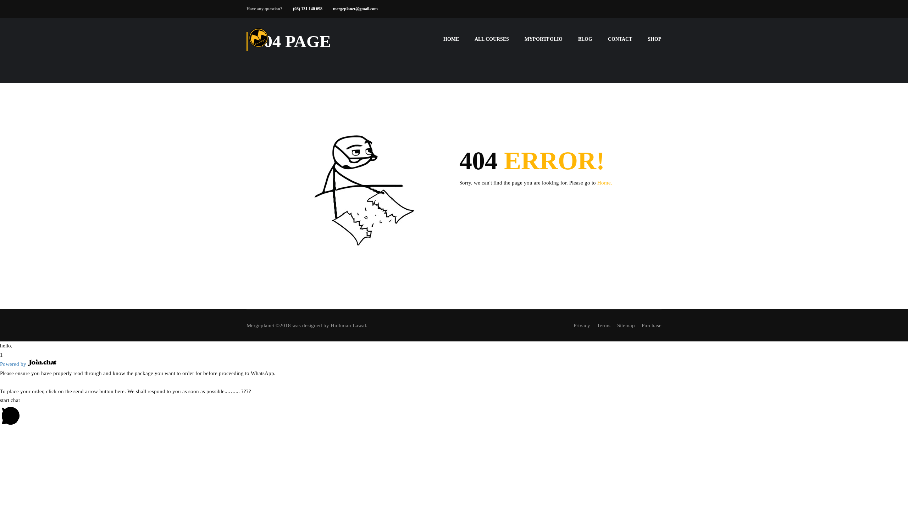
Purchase (651, 325)
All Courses (492, 39)
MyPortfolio (544, 39)
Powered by (14, 364)
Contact (620, 39)
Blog (585, 39)
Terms (603, 325)
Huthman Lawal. (349, 325)
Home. (604, 183)
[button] (454, 346)
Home (451, 39)
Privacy (582, 325)
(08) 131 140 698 (307, 8)
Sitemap (626, 325)
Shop (654, 39)
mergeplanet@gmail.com (355, 8)
